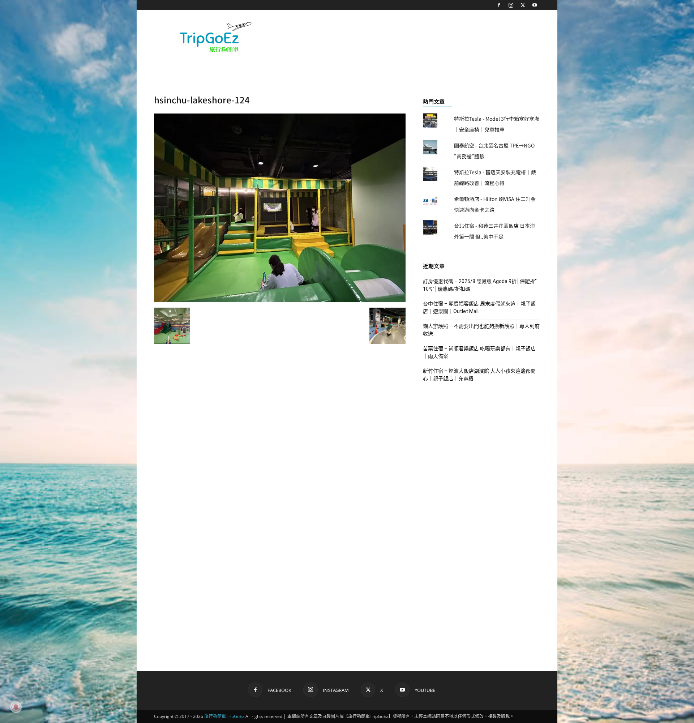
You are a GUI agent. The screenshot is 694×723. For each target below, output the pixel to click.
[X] (522, 5)
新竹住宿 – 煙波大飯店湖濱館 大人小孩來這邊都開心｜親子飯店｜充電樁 (479, 374)
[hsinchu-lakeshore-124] (280, 300)
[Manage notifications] (16, 707)
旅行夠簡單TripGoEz (224, 716)
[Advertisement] (408, 36)
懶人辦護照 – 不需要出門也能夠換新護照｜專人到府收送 (481, 330)
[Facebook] (498, 5)
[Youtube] (534, 5)
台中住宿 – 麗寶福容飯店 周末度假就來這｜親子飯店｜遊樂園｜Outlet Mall (479, 307)
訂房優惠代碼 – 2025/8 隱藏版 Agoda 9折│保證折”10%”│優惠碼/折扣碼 (480, 285)
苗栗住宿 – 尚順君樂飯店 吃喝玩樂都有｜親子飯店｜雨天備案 (479, 352)
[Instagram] (510, 5)
